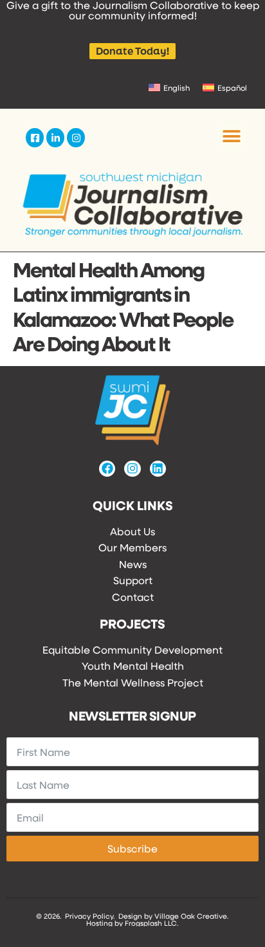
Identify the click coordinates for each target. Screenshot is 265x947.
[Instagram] (132, 469)
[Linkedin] (158, 469)
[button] (231, 136)
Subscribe (132, 848)
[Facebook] (107, 469)
